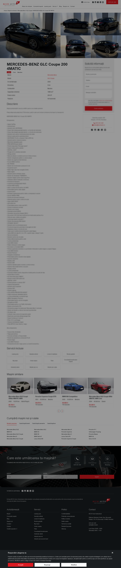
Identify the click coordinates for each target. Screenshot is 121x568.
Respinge (47, 565)
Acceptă (20, 565)
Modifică (74, 565)
